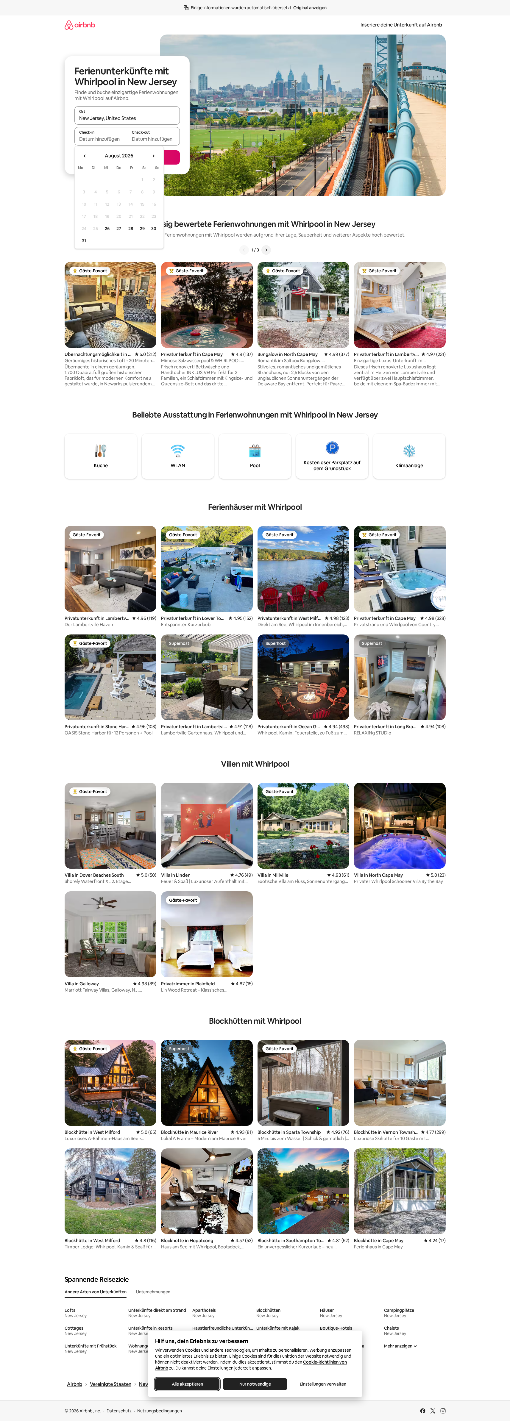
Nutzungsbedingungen (159, 1411)
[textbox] (100, 139)
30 (153, 228)
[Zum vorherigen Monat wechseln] (85, 156)
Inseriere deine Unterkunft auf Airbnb (401, 25)
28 (130, 228)
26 (107, 228)
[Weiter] (266, 250)
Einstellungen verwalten (323, 1384)
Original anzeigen (310, 7)
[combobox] (127, 118)
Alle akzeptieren (187, 1384)
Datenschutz (119, 1411)
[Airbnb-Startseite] (80, 24)
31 (84, 240)
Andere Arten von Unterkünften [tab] (96, 1292)
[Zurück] (244, 250)
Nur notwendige (255, 1384)
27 (118, 228)
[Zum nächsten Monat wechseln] (153, 156)
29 (142, 228)
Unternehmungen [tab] (153, 1292)
